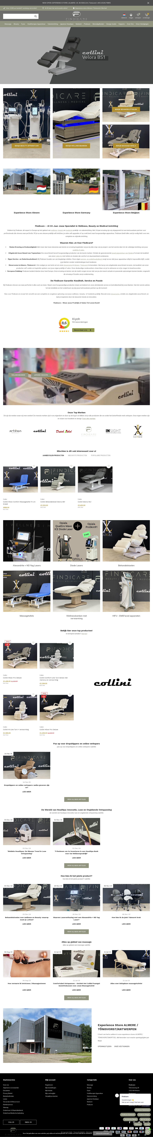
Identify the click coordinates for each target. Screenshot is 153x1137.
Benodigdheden (98, 24)
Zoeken (36, 16)
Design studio (111, 24)
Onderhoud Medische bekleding (13, 1113)
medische (69, 230)
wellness (54, 230)
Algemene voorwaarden (11, 1088)
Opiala (130, 253)
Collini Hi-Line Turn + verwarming (16, 730)
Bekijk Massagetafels (126, 146)
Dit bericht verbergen (102, 1133)
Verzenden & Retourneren (11, 1102)
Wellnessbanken (18, 375)
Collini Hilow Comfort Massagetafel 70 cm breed (19, 503)
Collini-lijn (58, 256)
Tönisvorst (84, 265)
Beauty (16, 24)
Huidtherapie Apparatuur (36, 24)
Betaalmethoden (8, 1096)
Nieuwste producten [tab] (77, 455)
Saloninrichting (53, 24)
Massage (8, 24)
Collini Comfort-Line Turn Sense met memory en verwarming (54, 679)
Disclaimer (6, 1090)
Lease (5, 1099)
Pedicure (87, 24)
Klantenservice (8, 1104)
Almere (76, 265)
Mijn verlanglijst (50, 1093)
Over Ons (130, 24)
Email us (28, 1122)
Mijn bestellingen (50, 1088)
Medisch (79, 24)
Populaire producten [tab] (100, 455)
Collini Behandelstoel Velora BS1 (52, 502)
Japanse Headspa (66, 24)
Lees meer (26, 792)
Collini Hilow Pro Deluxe (12, 678)
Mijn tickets (48, 1090)
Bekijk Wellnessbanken (76, 146)
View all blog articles (76, 799)
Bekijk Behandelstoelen (126, 109)
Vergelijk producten (51, 1096)
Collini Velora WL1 (84, 502)
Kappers (122, 24)
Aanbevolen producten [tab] (53, 455)
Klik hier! (84, 634)
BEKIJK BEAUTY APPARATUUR (27, 146)
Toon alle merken (88, 419)
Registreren (49, 1085)
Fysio (23, 24)
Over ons (6, 1085)
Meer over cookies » (122, 1133)
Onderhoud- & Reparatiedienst (13, 1110)
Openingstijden (104, 1046)
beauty (61, 230)
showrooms (68, 265)
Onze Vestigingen (142, 24)
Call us (11, 1122)
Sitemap (5, 1107)
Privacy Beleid (7, 1093)
